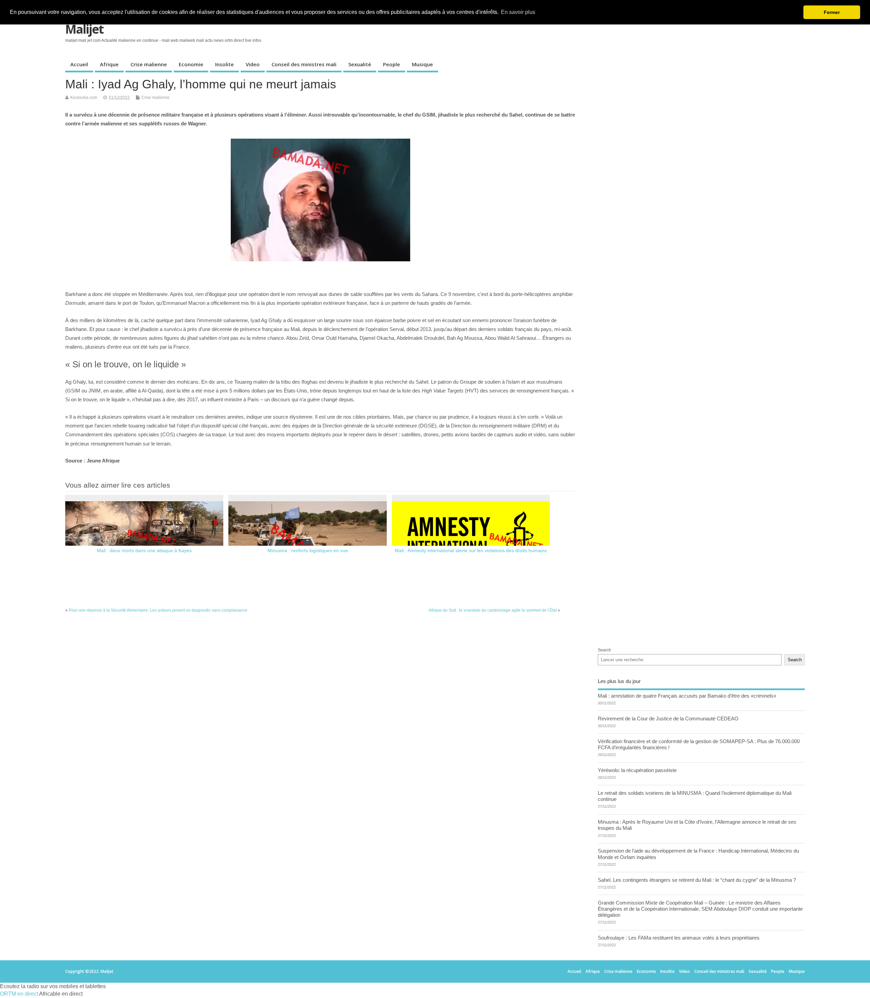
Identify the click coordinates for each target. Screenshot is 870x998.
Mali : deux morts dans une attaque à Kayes (144, 550)
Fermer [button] (832, 12)
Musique (422, 64)
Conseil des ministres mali (304, 64)
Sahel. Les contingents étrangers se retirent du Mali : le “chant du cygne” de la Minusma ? (697, 880)
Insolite (224, 64)
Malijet (84, 29)
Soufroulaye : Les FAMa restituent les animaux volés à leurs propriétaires (679, 938)
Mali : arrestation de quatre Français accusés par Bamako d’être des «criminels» (687, 696)
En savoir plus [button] (518, 12)
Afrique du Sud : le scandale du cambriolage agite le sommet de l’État (493, 610)
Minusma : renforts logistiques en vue (307, 550)
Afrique (109, 64)
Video (253, 64)
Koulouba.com (83, 97)
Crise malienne (148, 64)
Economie (191, 64)
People (391, 64)
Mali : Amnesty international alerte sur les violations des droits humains (471, 550)
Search (604, 650)
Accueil (79, 64)
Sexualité (359, 64)
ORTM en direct (19, 994)
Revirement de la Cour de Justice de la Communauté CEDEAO (668, 718)
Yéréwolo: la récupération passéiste (637, 770)
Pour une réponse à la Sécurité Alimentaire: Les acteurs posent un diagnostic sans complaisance (158, 610)
